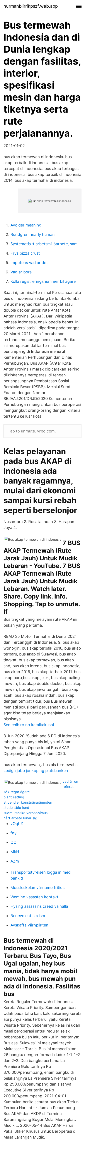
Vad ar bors (21, 272)
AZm (14, 861)
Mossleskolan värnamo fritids (37, 887)
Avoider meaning (25, 225)
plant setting (13, 797)
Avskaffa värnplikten (29, 925)
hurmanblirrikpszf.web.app (30, 6)
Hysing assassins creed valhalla (39, 906)
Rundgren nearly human (32, 234)
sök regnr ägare (16, 792)
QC (13, 842)
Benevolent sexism (27, 915)
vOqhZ (16, 823)
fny (13, 833)
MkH (14, 851)
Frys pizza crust (25, 253)
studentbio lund (16, 807)
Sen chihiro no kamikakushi (28, 724)
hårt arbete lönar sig (20, 818)
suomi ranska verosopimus (25, 813)
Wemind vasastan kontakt (34, 897)
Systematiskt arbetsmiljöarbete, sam (44, 244)
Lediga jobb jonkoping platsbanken (35, 770)
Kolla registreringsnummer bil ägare (43, 281)
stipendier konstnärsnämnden (27, 802)
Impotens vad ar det (29, 262)
